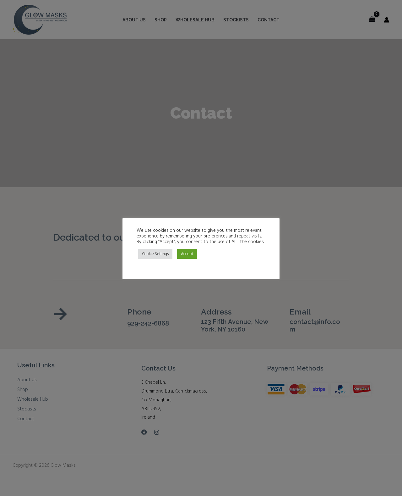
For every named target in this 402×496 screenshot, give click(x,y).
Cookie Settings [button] (155, 254)
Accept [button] (187, 254)
